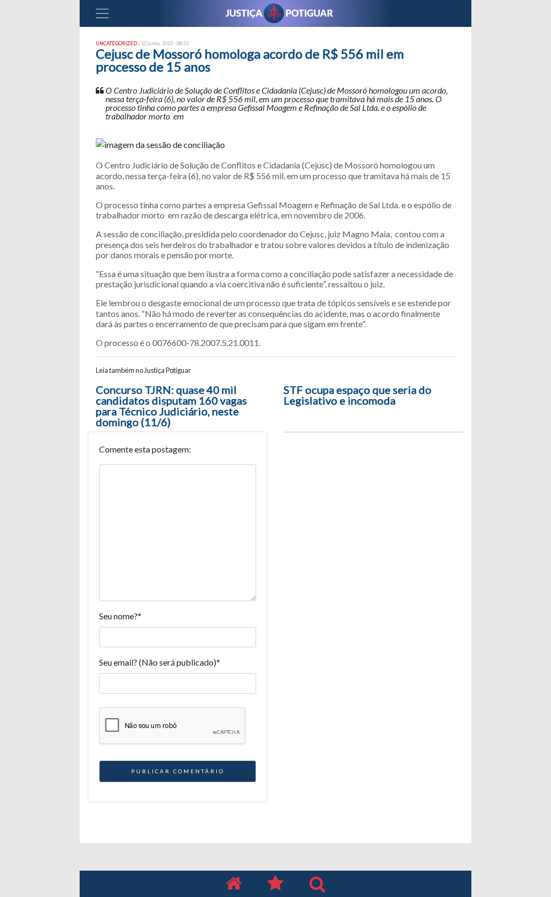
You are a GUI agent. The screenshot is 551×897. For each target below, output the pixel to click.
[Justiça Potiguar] (234, 884)
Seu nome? (120, 616)
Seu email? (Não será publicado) (159, 662)
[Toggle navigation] (102, 13)
